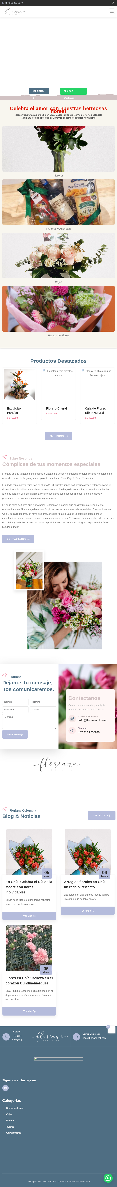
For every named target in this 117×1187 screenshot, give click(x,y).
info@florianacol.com (92, 720)
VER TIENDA (38, 91)
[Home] (50, 1036)
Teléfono (82, 728)
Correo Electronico (91, 1034)
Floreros (58, 175)
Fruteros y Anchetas (58, 228)
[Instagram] (5, 1088)
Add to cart (21, 396)
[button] (113, 398)
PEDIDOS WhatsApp (69, 92)
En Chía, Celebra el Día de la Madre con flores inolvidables (28, 887)
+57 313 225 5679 (14, 3)
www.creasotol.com (80, 1181)
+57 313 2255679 (89, 732)
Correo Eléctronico (88, 716)
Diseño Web (63, 1181)
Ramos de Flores (58, 335)
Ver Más (27, 916)
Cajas (58, 282)
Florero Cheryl (56, 408)
